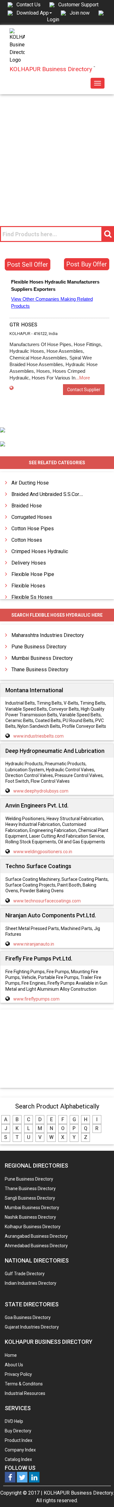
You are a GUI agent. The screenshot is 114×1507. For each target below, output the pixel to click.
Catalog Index (18, 1459)
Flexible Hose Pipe (32, 574)
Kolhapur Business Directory (32, 1226)
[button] (34, 13)
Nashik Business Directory (30, 1217)
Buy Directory (18, 1430)
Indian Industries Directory (30, 1283)
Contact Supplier (83, 389)
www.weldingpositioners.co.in (42, 851)
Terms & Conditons (24, 1383)
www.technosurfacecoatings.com (47, 900)
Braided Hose (26, 506)
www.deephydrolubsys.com (40, 791)
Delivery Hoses (28, 563)
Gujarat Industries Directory (32, 1327)
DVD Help (14, 1421)
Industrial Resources (25, 1393)
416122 (40, 333)
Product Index (18, 1440)
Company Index (20, 1449)
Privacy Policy (18, 1374)
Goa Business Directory (28, 1317)
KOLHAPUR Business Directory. (79, 1493)
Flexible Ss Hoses (32, 597)
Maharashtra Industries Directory (47, 635)
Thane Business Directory (39, 669)
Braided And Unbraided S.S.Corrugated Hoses (61, 494)
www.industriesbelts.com (38, 736)
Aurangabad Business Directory (36, 1236)
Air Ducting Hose (30, 483)
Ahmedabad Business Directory (36, 1245)
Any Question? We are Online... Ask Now (99, 1492)
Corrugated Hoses (31, 517)
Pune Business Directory (38, 647)
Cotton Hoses (26, 540)
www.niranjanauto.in (33, 944)
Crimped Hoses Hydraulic (39, 551)
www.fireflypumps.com (36, 998)
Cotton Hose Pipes (32, 529)
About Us (14, 1364)
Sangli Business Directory (30, 1198)
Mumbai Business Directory (42, 658)
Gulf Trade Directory (25, 1273)
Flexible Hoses (28, 586)
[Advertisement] (57, 154)
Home (11, 1355)
